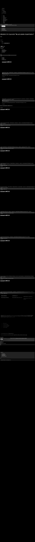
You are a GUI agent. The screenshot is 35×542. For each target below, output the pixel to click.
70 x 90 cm (4, 278)
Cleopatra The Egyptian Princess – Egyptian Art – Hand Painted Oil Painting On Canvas (12, 236)
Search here (2, 24)
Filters (2, 41)
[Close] (3, 47)
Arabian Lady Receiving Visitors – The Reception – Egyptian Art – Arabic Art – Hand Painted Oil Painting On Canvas (16, 122)
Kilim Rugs (4, 20)
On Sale (3, 57)
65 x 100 (3, 293)
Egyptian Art (4, 17)
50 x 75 (1, 293)
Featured (3, 58)
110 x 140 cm (12, 148)
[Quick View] (9, 79)
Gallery (4, 16)
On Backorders (4, 59)
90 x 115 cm (8, 278)
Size (2, 73)
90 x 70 (3, 165)
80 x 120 (6, 293)
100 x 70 (3, 238)
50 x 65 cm (1, 148)
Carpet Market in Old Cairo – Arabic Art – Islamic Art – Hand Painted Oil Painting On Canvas (13, 211)
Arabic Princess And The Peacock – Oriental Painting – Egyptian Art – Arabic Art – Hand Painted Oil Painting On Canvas (16, 163)
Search (3, 26)
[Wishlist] (8, 79)
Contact (4, 22)
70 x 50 (1, 238)
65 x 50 (1, 165)
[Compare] (11, 79)
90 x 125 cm (8, 148)
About (4, 21)
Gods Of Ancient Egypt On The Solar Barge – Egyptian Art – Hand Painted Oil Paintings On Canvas (14, 291)
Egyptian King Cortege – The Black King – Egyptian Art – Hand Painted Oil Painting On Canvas (15, 72)
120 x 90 (6, 238)
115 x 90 (5, 165)
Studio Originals (5, 19)
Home (4, 15)
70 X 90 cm (5, 148)
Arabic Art (4, 18)
